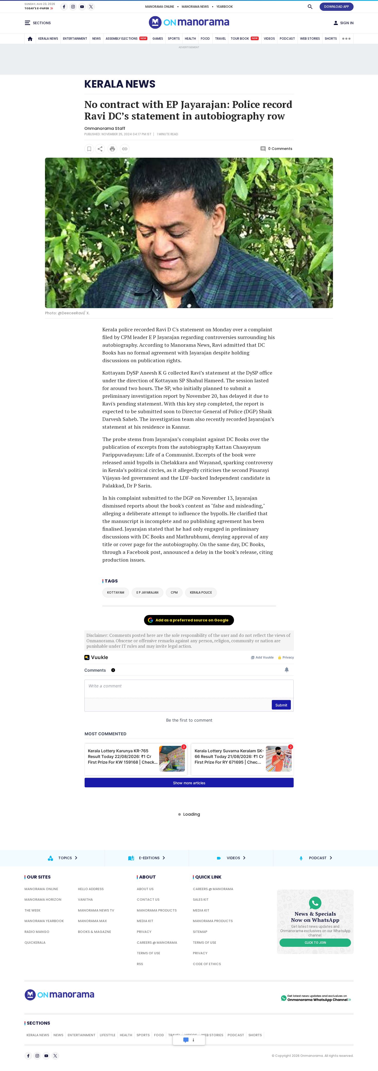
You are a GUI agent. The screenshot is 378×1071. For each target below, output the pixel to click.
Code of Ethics (207, 964)
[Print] (112, 149)
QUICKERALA (35, 942)
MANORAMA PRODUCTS (157, 910)
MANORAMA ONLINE (159, 6)
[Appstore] (261, 998)
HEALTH (190, 38)
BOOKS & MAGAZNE (94, 931)
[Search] (310, 6)
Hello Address (91, 889)
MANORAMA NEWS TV (96, 910)
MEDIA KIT (145, 920)
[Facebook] (64, 7)
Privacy (144, 931)
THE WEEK (32, 910)
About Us (145, 889)
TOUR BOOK (244, 38)
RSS (140, 964)
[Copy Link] (125, 149)
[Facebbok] (28, 1056)
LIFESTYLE (107, 1035)
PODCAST (287, 38)
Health (126, 1035)
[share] (100, 149)
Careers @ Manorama (157, 942)
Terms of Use (148, 953)
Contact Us (148, 899)
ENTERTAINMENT (75, 38)
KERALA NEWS (48, 38)
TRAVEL (220, 38)
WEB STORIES (310, 38)
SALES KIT (201, 899)
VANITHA (85, 899)
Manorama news (195, 6)
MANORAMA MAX (92, 920)
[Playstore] (225, 998)
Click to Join (315, 942)
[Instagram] (73, 7)
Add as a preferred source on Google (192, 620)
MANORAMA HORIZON (42, 899)
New (143, 38)
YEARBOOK (225, 6)
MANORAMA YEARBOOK (44, 920)
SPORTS (174, 38)
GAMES (157, 38)
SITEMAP (200, 931)
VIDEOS (269, 38)
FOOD (205, 38)
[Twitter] (91, 7)
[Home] (30, 38)
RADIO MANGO (36, 931)
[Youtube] (82, 7)
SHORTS (331, 38)
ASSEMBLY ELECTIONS (126, 38)
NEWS (96, 38)
